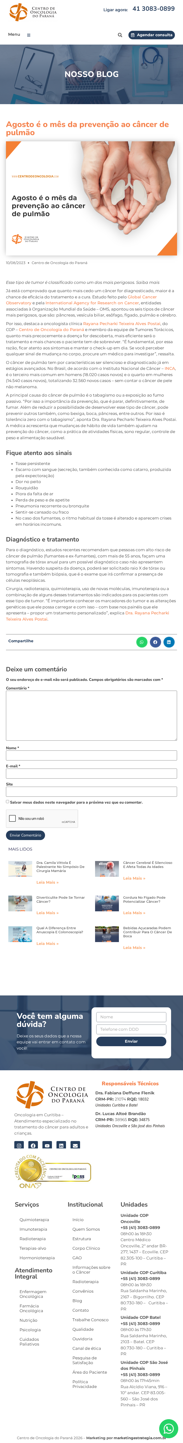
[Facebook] (33, 1146)
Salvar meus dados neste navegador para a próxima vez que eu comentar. (76, 802)
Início (78, 1219)
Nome (12, 748)
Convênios (82, 1291)
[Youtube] (47, 1146)
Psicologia (30, 1329)
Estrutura (81, 1238)
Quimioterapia (34, 1219)
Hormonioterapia (37, 1257)
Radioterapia (33, 1238)
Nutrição (28, 1320)
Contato (80, 1310)
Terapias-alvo (33, 1248)
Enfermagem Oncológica (33, 1294)
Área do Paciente (89, 1372)
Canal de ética (86, 1348)
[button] (29, 35)
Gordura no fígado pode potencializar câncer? (144, 899)
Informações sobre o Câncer (91, 1270)
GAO (77, 1257)
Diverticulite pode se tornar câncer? (60, 899)
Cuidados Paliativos (29, 1341)
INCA (170, 368)
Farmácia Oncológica (31, 1308)
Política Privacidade (84, 1384)
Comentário (17, 688)
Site (9, 784)
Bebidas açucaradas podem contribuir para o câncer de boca (147, 932)
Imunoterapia (33, 1229)
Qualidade (83, 1329)
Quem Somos (86, 1229)
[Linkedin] (61, 1146)
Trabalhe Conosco (90, 1319)
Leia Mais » (47, 882)
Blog (77, 1300)
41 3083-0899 (153, 9)
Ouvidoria (82, 1338)
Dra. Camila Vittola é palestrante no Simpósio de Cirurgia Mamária (60, 867)
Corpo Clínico (86, 1248)
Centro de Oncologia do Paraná (51, 329)
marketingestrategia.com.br (140, 1438)
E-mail (13, 766)
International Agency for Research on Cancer (92, 303)
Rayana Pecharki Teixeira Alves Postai (121, 323)
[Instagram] (19, 1146)
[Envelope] (75, 1146)
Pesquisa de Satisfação (84, 1360)
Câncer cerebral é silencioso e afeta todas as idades (147, 865)
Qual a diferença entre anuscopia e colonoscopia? (59, 930)
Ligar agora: (115, 9)
